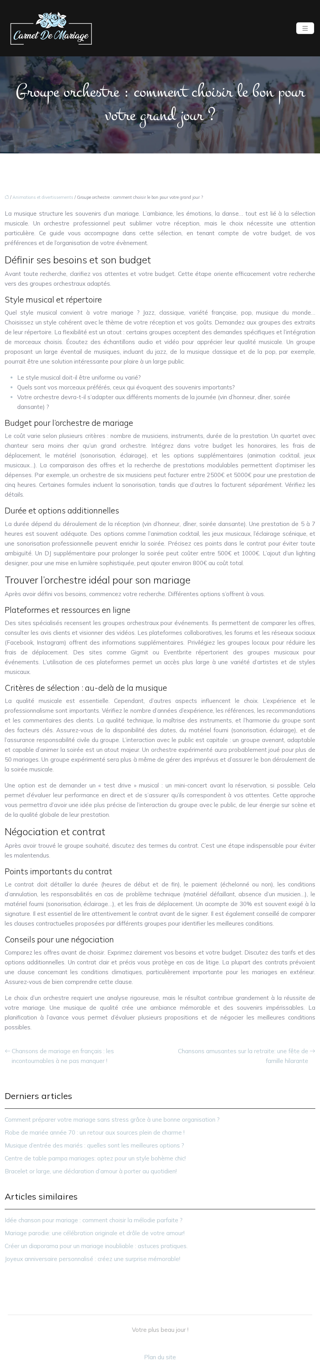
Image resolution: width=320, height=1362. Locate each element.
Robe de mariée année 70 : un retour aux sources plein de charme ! (95, 1132)
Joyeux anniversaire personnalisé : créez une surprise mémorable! (92, 1259)
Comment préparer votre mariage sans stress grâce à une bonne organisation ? (112, 1119)
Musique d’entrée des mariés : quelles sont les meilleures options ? (94, 1145)
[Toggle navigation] (305, 28)
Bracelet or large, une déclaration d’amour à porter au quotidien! (91, 1171)
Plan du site (160, 1357)
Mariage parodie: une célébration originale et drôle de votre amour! (95, 1233)
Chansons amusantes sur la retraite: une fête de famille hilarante (243, 1056)
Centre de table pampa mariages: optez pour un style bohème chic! (95, 1158)
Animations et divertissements (42, 197)
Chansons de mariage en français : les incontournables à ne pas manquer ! (63, 1056)
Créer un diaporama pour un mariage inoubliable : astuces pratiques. (96, 1246)
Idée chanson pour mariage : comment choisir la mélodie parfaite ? (94, 1220)
